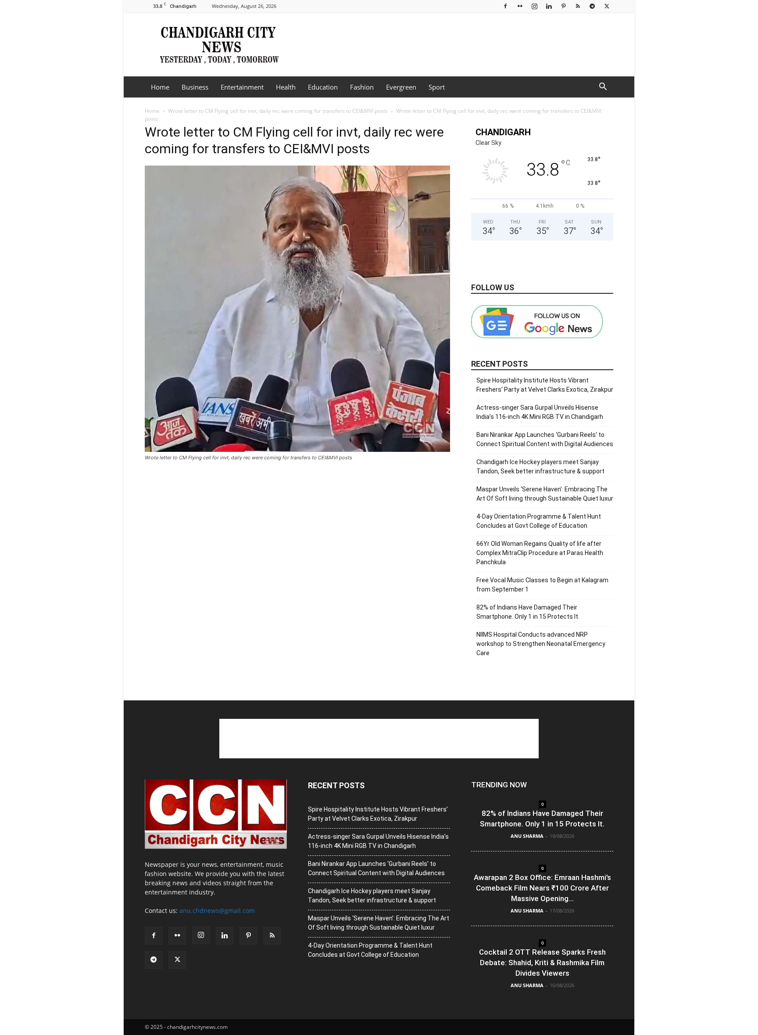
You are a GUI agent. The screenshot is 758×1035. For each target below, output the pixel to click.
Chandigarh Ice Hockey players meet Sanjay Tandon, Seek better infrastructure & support (540, 466)
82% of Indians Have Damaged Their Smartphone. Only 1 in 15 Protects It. (527, 612)
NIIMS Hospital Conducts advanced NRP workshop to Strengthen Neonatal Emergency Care (540, 643)
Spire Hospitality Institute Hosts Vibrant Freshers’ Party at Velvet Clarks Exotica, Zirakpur (544, 385)
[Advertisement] (453, 44)
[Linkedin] (548, 6)
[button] (602, 87)
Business (195, 87)
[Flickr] (519, 6)
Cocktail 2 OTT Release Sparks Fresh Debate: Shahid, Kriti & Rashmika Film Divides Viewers (542, 962)
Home (160, 87)
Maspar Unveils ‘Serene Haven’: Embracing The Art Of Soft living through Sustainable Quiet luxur (544, 494)
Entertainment (242, 87)
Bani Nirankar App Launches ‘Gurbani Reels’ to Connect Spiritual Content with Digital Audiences (544, 439)
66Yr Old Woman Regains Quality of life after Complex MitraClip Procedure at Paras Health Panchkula (539, 553)
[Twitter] (606, 6)
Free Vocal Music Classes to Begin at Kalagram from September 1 (542, 585)
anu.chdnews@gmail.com (217, 910)
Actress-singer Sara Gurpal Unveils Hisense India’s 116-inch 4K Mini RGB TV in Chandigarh (539, 412)
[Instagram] (534, 6)
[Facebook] (505, 6)
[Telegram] (592, 6)
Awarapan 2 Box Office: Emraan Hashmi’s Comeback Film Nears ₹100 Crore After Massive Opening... (542, 888)
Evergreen (401, 87)
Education (323, 87)
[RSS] (577, 6)
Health (286, 87)
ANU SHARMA (527, 836)
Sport (437, 87)
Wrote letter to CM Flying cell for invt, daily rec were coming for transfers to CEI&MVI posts (278, 111)
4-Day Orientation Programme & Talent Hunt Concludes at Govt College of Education (538, 521)
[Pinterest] (563, 6)
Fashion (362, 87)
